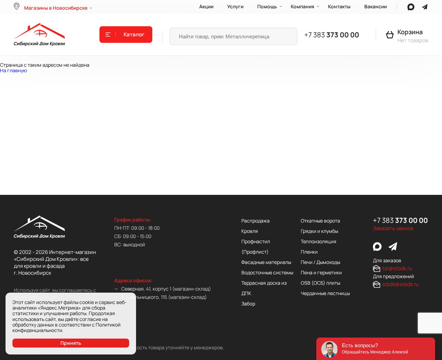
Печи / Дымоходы (320, 262)
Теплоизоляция (318, 241)
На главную (13, 70)
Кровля (249, 231)
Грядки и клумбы (319, 231)
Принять (70, 343)
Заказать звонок (393, 228)
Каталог (134, 34)
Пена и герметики (321, 272)
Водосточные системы (267, 272)
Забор (248, 303)
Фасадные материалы (266, 262)
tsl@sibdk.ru (397, 268)
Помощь (267, 6)
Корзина (410, 32)
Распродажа (255, 220)
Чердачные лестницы (325, 293)
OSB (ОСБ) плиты (320, 283)
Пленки (309, 251)
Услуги (235, 6)
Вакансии (375, 6)
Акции (206, 6)
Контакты (339, 6)
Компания (302, 6)
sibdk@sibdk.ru (400, 284)
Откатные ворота (320, 220)
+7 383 (331, 34)
